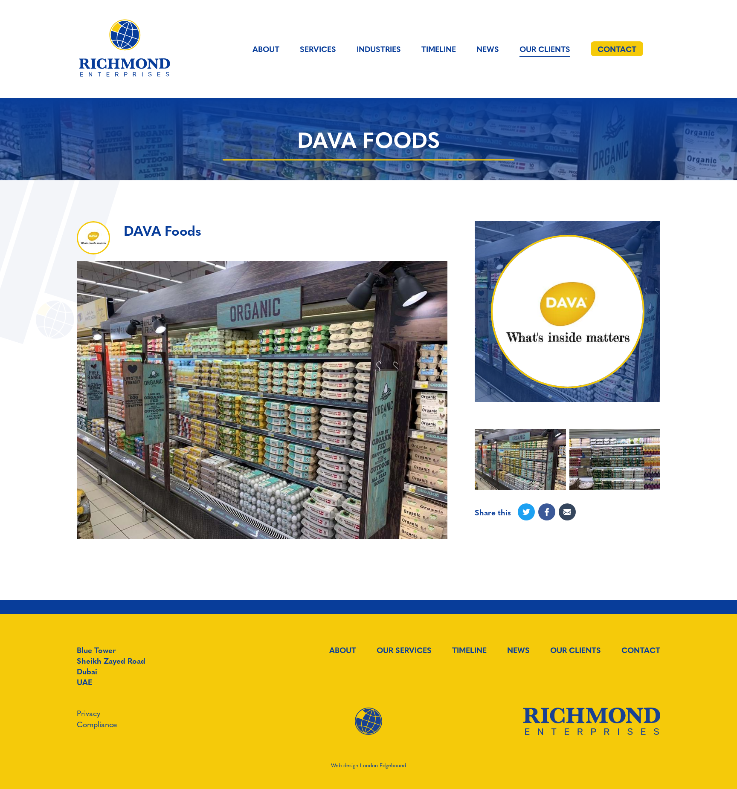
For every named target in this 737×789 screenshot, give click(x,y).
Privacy (88, 713)
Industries (379, 49)
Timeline (438, 49)
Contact (640, 650)
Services (318, 49)
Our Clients (544, 49)
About (265, 49)
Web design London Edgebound (368, 765)
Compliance (97, 724)
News (487, 49)
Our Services (404, 650)
